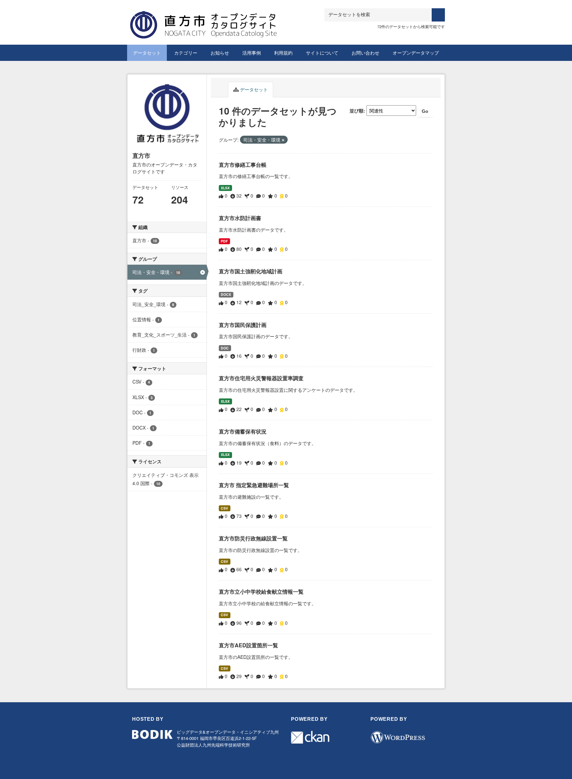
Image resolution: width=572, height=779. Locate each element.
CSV (224, 508)
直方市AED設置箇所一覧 (248, 645)
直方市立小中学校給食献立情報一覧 (261, 591)
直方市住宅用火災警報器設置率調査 (261, 378)
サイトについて (322, 52)
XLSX (225, 187)
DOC (225, 347)
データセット (147, 52)
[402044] (218, 16)
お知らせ (220, 52)
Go (425, 111)
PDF (224, 241)
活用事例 (251, 52)
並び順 (356, 110)
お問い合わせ (365, 52)
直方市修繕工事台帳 (242, 164)
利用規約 (283, 52)
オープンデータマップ (416, 52)
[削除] (283, 140)
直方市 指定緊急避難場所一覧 (254, 485)
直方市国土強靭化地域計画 (250, 271)
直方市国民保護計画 (242, 325)
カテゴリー (185, 52)
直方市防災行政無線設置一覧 (253, 538)
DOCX (226, 294)
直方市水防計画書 (240, 218)
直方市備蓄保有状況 (242, 431)
